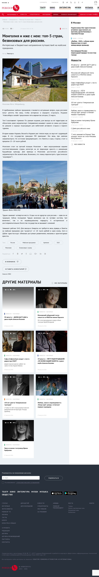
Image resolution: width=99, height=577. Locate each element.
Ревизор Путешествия (88, 14)
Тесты (4, 517)
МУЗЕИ (74, 38)
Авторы (5, 533)
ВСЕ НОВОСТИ (79, 144)
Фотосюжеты (7, 509)
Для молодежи (27, 506)
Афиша (55, 14)
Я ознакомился (10, 482)
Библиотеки (71, 512)
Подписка (55, 2)
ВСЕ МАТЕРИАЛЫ (61, 283)
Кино (52, 7)
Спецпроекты (35, 14)
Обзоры (5, 514)
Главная (4, 19)
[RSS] (71, 2)
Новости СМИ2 (6, 274)
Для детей (25, 503)
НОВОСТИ (64, 28)
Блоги (4, 520)
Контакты (6, 542)
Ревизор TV (6, 512)
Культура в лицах (9, 523)
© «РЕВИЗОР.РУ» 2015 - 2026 (25, 568)
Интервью (6, 506)
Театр (43, 7)
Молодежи (46, 14)
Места (70, 503)
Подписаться (53, 478)
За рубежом (42, 512)
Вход (95, 4)
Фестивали (42, 509)
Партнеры (6, 539)
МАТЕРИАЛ (16, 313)
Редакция (6, 531)
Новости (23, 14)
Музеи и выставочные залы (76, 508)
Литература (65, 7)
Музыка (89, 7)
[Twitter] (67, 2)
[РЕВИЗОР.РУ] (10, 8)
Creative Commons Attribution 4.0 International (52, 559)
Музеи (78, 7)
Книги (91, 503)
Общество (7, 494)
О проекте (43, 2)
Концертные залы (73, 510)
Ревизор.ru (10, 53)
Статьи (80, 38)
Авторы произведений (11, 536)
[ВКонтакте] (63, 2)
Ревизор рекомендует (69, 14)
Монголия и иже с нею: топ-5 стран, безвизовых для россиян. (23, 22)
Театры (70, 506)
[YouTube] (75, 2)
